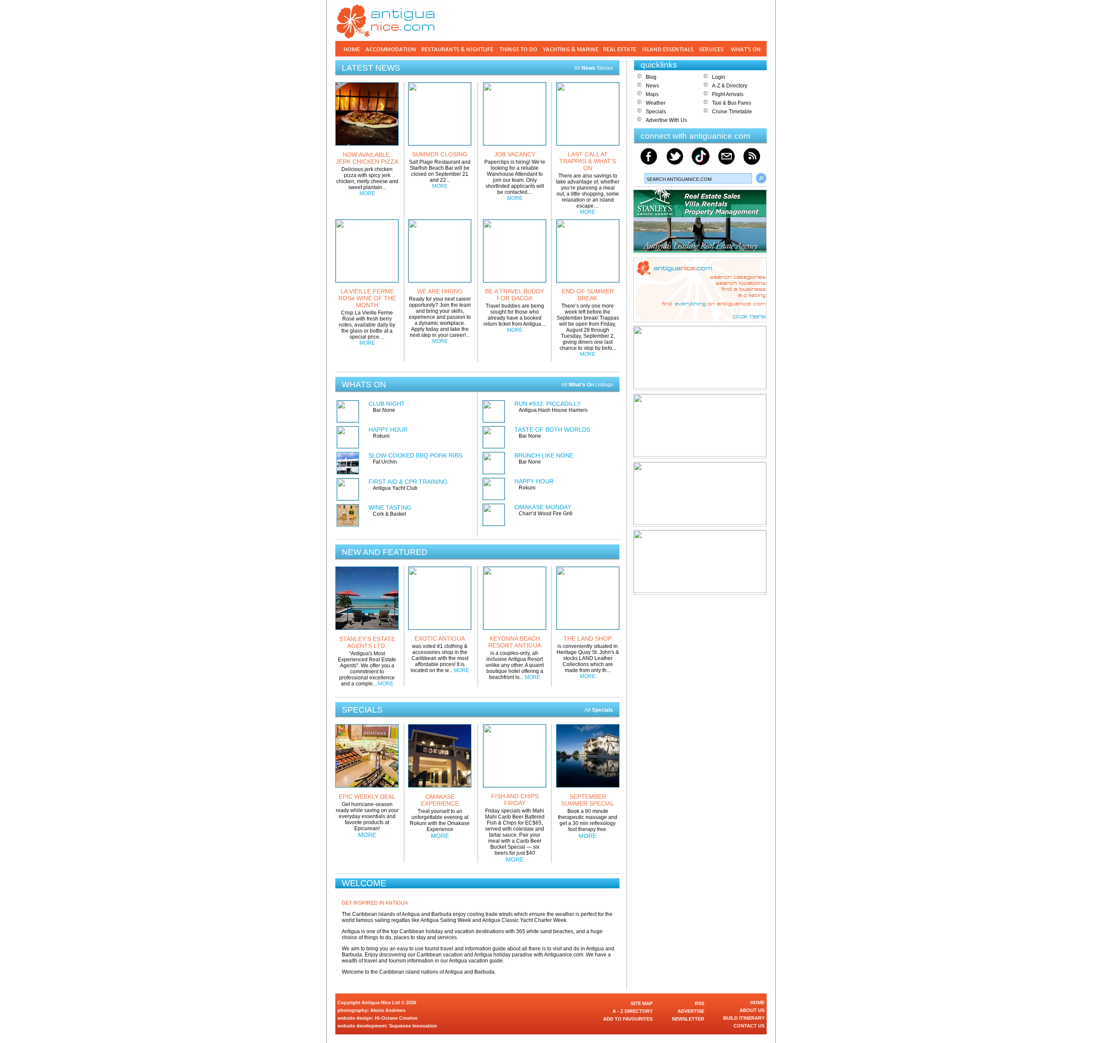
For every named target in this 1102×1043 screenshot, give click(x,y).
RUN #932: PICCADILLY (547, 403)
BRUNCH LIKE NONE (543, 455)
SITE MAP (642, 1003)
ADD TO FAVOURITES (628, 1018)
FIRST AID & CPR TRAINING (408, 481)
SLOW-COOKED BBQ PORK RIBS (415, 455)
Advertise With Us (666, 120)
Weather (656, 103)
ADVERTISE (691, 1011)
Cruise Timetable (732, 112)
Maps (652, 94)
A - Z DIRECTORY (633, 1011)
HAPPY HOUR (388, 429)
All (599, 710)
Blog (651, 77)
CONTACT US (749, 1025)
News (652, 86)
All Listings (587, 385)
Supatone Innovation (413, 1025)
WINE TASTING (390, 507)
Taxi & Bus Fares (731, 103)
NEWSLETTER (688, 1018)
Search (761, 178)
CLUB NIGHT (386, 403)
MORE (367, 193)
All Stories (593, 68)
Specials (656, 112)
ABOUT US (752, 1010)
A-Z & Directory (729, 86)
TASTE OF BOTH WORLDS (552, 429)
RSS (699, 1003)
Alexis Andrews (388, 1010)
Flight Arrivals (727, 94)
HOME (757, 1002)
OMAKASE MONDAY (542, 507)
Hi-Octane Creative (396, 1018)
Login (718, 77)
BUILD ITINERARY (744, 1018)
